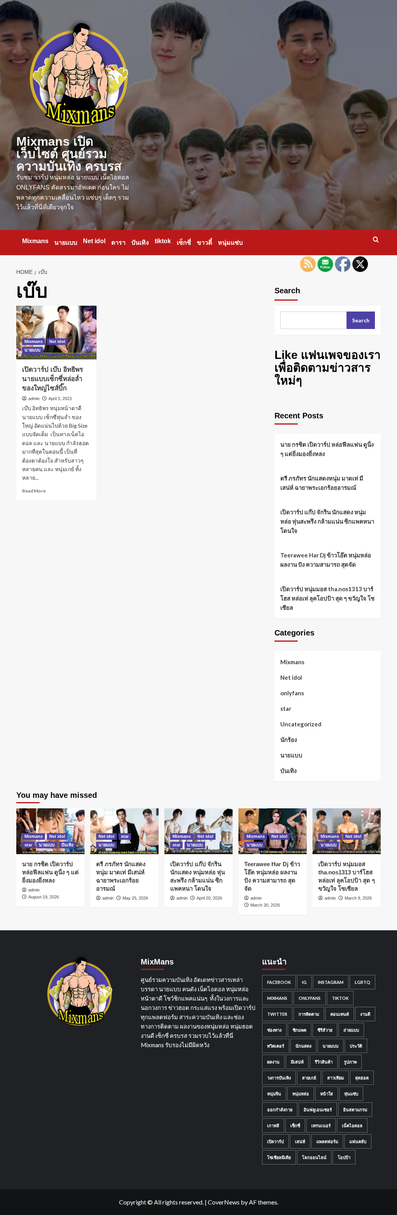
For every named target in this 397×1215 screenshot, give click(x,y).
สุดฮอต (362, 1077)
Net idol (94, 241)
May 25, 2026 (135, 898)
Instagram (330, 982)
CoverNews (224, 1202)
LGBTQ (362, 982)
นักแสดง (303, 1045)
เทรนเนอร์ (321, 1125)
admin (34, 398)
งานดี (365, 1014)
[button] (376, 239)
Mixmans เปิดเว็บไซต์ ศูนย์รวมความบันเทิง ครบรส (69, 153)
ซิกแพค (299, 1029)
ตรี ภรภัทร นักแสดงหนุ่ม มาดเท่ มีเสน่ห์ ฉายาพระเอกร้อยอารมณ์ (321, 483)
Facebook (279, 982)
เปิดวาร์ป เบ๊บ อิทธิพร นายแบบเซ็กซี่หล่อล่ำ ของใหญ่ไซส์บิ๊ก (52, 379)
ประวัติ (356, 1045)
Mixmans (35, 241)
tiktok (163, 241)
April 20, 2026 (209, 898)
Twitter (277, 1014)
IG (304, 982)
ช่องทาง (274, 1029)
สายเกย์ (309, 1077)
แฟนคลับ (357, 1141)
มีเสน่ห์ (297, 1061)
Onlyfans (310, 998)
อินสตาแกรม (355, 1109)
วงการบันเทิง (279, 1077)
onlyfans (292, 692)
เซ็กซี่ (184, 242)
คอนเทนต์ (339, 1014)
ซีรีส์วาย (325, 1029)
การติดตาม (309, 1014)
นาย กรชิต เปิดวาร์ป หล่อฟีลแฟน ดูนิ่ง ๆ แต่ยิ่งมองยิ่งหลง (327, 449)
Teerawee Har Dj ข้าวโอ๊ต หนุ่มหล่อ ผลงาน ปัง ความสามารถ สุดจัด (325, 560)
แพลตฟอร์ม (327, 1141)
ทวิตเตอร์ (275, 1045)
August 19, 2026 (43, 897)
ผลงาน (273, 1061)
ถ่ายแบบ (351, 1029)
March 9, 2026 (358, 898)
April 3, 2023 (60, 398)
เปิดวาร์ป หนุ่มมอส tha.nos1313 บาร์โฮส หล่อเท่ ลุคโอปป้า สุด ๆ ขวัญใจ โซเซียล (327, 598)
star (285, 708)
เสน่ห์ (300, 1141)
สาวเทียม (335, 1077)
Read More (34, 491)
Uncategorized (300, 724)
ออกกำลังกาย (279, 1109)
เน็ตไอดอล (352, 1125)
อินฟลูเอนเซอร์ (318, 1109)
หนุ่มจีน (274, 1093)
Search (287, 290)
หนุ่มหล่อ (300, 1093)
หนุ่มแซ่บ (230, 242)
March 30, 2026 (265, 905)
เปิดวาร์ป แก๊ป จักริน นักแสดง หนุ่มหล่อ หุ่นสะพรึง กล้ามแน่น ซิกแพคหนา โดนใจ (327, 521)
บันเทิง (140, 242)
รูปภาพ (350, 1061)
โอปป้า (344, 1157)
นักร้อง (288, 739)
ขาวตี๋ (204, 242)
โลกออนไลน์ (314, 1157)
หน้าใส (326, 1093)
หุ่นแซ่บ (351, 1093)
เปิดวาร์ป (275, 1141)
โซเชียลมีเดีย (279, 1157)
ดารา (118, 242)
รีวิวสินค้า (324, 1061)
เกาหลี (273, 1125)
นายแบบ (65, 242)
